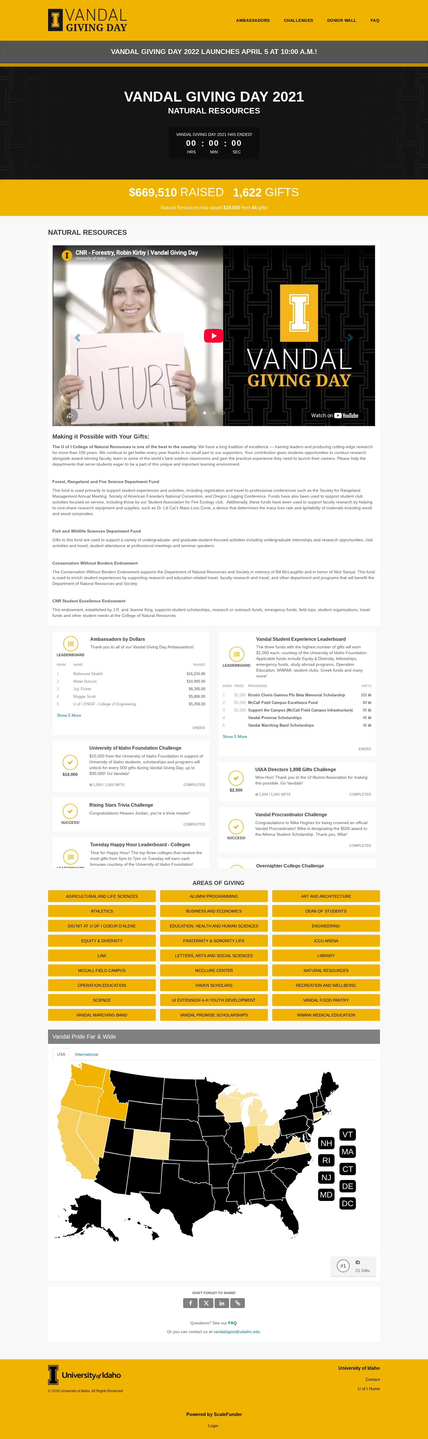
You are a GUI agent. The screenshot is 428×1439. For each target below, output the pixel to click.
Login (213, 1425)
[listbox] (214, 336)
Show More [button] (69, 715)
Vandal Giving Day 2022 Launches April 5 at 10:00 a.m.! (214, 52)
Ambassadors (253, 20)
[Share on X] (206, 1303)
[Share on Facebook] (190, 1303)
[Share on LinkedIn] (222, 1303)
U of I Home (369, 1388)
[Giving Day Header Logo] (88, 20)
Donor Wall (342, 20)
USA (61, 1054)
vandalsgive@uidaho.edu (236, 1331)
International (86, 1054)
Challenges (298, 20)
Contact (373, 1379)
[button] (76, 336)
